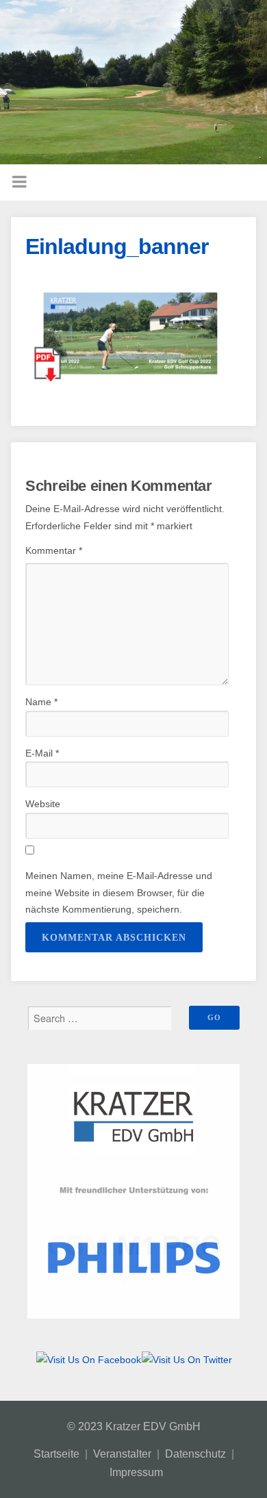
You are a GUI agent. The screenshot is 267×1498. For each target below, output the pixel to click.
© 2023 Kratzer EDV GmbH (134, 1426)
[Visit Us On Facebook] (88, 1359)
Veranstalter (122, 1454)
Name (41, 701)
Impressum (136, 1472)
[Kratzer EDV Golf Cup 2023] (133, 82)
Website (42, 803)
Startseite (56, 1454)
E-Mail (42, 753)
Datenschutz (195, 1454)
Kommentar (53, 550)
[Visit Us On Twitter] (186, 1359)
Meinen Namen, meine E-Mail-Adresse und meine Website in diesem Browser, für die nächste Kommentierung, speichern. (118, 892)
